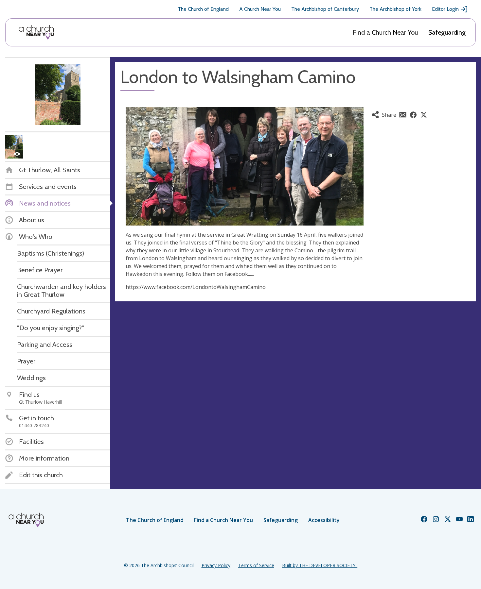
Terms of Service (256, 565)
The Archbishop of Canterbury (325, 9)
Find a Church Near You (385, 32)
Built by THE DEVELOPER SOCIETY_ (319, 565)
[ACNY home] (36, 32)
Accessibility (324, 520)
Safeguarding (447, 32)
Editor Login (445, 9)
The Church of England (203, 9)
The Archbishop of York (395, 9)
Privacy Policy (216, 565)
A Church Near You (260, 9)
